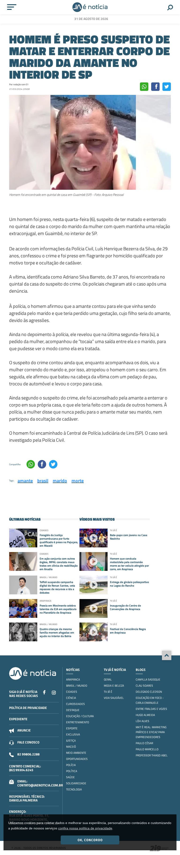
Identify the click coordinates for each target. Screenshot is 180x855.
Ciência (71, 698)
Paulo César (144, 743)
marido (60, 480)
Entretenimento (77, 722)
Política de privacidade (28, 707)
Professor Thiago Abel (152, 755)
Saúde (70, 777)
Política (71, 771)
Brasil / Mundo (76, 685)
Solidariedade (76, 783)
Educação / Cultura (80, 716)
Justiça (71, 740)
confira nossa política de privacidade (85, 828)
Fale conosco (28, 742)
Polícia (71, 765)
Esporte (72, 728)
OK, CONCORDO (90, 839)
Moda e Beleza (114, 685)
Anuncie (24, 730)
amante (25, 480)
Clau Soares (144, 685)
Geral (108, 679)
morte (77, 480)
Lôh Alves (142, 721)
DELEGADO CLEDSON (149, 691)
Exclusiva (73, 734)
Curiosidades (75, 704)
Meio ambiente (76, 753)
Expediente (18, 718)
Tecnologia (74, 789)
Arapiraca (73, 679)
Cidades (71, 691)
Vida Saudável (114, 698)
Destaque (72, 710)
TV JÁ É (108, 691)
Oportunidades (77, 759)
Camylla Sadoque (148, 679)
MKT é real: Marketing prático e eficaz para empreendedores (151, 732)
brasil (42, 480)
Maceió (71, 746)
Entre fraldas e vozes (151, 709)
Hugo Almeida (145, 715)
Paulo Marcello (147, 749)
